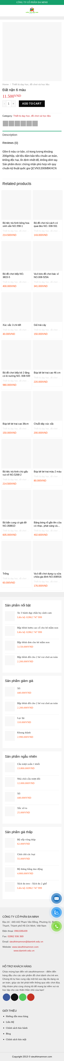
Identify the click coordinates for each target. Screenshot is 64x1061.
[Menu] (4, 11)
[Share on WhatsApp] (5, 123)
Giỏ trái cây (40, 325)
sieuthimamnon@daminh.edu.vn (26, 941)
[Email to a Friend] (23, 123)
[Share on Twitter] (17, 123)
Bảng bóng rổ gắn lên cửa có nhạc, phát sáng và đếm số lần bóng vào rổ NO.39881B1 (47, 524)
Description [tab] (9, 134)
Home (5, 84)
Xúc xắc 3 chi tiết (12, 325)
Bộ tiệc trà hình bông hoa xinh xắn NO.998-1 (16, 224)
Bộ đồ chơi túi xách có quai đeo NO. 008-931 (46, 224)
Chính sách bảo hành (17, 1028)
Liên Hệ (10, 1022)
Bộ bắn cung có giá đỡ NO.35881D (15, 524)
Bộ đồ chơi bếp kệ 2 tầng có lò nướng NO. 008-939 (16, 374)
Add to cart (31, 103)
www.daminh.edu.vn (24, 950)
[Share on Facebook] (11, 123)
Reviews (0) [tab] (10, 142)
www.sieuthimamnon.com (25, 947)
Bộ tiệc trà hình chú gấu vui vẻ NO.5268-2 (15, 473)
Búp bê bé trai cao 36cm (16, 423)
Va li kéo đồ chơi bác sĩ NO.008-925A (46, 275)
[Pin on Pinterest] (29, 123)
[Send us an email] (14, 997)
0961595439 (20, 931)
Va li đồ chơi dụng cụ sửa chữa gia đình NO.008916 (47, 575)
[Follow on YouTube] (30, 997)
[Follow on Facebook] (6, 997)
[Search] (60, 11)
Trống (6, 573)
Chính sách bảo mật (16, 1039)
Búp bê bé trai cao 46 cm (47, 372)
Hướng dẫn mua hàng (17, 1016)
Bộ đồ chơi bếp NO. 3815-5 (13, 275)
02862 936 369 (15, 936)
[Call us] (22, 997)
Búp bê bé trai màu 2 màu (47, 471)
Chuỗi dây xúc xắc (44, 423)
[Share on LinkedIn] (35, 123)
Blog (8, 1033)
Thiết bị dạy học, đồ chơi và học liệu (30, 84)
